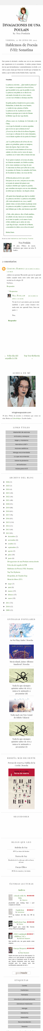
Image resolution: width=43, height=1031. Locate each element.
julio (9, 554)
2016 (8, 518)
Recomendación (24, 1022)
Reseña (24, 1026)
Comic (24, 985)
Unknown (24, 900)
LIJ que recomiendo (21, 456)
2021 (8, 500)
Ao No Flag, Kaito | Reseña (21, 640)
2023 (8, 493)
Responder (10, 286)
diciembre (11, 536)
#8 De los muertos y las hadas (21, 871)
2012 (8, 533)
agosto (10, 551)
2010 (8, 606)
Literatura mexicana (24, 1004)
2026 (8, 482)
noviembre (12, 540)
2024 (8, 489)
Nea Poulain (18, 295)
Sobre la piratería (21, 460)
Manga (24, 1008)
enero (10, 598)
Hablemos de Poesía (19, 239)
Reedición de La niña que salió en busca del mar (21, 861)
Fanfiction (20, 910)
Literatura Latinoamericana (24, 999)
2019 (8, 507)
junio (10, 558)
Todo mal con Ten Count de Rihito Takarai (21, 716)
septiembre (12, 547)
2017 (8, 515)
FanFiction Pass (20, 922)
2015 (8, 522)
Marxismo (24, 1013)
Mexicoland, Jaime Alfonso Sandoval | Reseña (21, 662)
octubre (10, 543)
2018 (8, 511)
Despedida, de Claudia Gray (17, 575)
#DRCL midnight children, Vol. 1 (20, 935)
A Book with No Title (20, 896)
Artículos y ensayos (21, 436)
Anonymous (20, 912)
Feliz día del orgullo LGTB (11, 357)
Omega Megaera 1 (19, 949)
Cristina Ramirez (16, 268)
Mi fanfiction (21, 464)
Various (21, 924)
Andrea (21, 889)
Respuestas (14, 291)
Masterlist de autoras (21, 432)
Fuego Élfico (21, 867)
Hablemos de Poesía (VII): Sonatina (20, 568)
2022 (8, 496)
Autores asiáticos (21, 448)
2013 (8, 529)
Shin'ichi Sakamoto (24, 938)
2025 (8, 485)
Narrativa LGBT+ (21, 444)
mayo (10, 583)
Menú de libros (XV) (14, 579)
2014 (8, 526)
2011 (8, 603)
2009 (8, 610)
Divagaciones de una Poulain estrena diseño (23, 561)
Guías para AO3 (21, 468)
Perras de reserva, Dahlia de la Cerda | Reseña (21, 764)
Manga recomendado (21, 452)
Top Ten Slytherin (32, 355)
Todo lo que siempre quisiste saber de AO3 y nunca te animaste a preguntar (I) (21, 743)
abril (9, 587)
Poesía (30, 239)
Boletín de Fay (21, 847)
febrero (10, 594)
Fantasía (24, 995)
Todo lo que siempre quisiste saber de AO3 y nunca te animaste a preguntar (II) (21, 689)
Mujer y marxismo (21, 440)
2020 (8, 504)
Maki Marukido (24, 953)
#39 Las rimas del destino (21, 851)
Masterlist (24, 1017)
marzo (10, 591)
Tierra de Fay (21, 856)
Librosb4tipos (16, 418)
